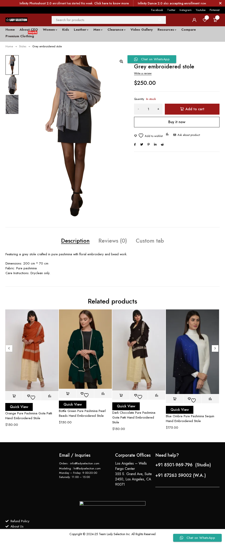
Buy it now (176, 121)
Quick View (19, 406)
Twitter (171, 10)
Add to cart (194, 109)
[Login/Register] (194, 20)
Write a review (143, 73)
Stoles (22, 46)
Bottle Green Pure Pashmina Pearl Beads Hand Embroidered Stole (82, 413)
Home (9, 46)
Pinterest (215, 10)
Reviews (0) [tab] (112, 241)
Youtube (200, 10)
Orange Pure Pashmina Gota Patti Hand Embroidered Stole (28, 416)
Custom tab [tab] (150, 241)
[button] (121, 61)
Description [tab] (75, 241)
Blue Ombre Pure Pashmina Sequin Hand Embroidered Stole (190, 418)
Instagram (186, 10)
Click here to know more (111, 3)
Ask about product (189, 135)
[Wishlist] (148, 135)
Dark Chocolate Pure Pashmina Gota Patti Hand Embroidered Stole (133, 417)
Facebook (157, 10)
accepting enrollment (185, 3)
